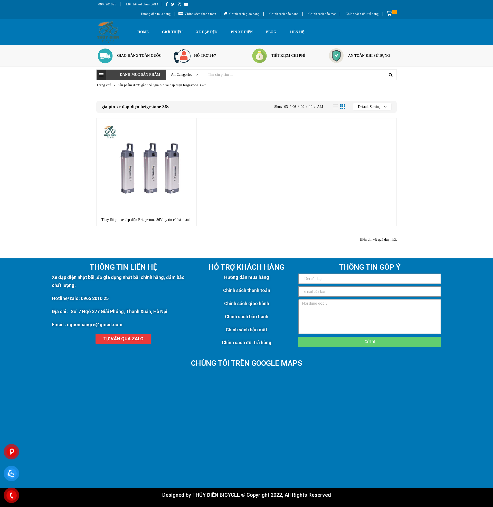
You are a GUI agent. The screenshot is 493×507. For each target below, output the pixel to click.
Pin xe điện (242, 32)
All (320, 107)
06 (294, 107)
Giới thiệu (172, 32)
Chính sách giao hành (246, 303)
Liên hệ (297, 32)
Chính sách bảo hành (246, 316)
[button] (123, 339)
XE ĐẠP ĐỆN (206, 32)
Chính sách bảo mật (246, 329)
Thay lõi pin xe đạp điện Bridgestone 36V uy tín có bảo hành (146, 220)
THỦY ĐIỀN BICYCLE (216, 495)
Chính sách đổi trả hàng (246, 342)
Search (390, 75)
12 (310, 107)
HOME (143, 32)
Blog (271, 32)
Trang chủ (103, 85)
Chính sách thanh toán (246, 290)
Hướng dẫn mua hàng (246, 277)
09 (302, 107)
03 (286, 107)
